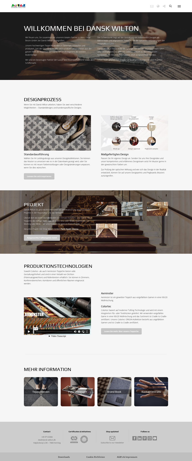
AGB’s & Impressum (127, 457)
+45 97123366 (47, 437)
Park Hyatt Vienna (69, 229)
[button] (151, 6)
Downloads (64, 457)
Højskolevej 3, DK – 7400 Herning (47, 443)
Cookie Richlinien (95, 457)
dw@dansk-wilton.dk (47, 440)
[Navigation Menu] (179, 6)
